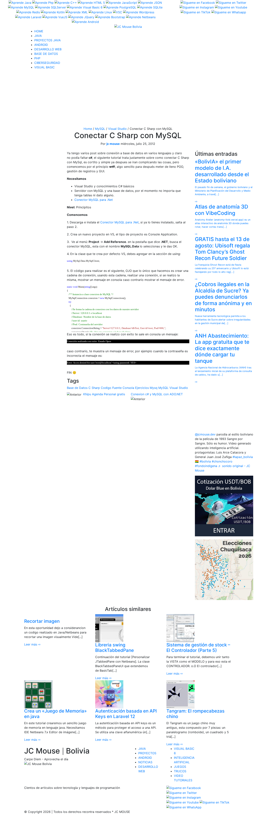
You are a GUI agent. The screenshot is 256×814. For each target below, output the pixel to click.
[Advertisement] (128, 99)
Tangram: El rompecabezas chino (195, 713)
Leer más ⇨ (32, 644)
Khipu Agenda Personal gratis (104, 394)
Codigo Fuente (111, 388)
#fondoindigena (206, 466)
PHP (37, 58)
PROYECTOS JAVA (47, 40)
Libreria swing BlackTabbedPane (114, 647)
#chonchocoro (222, 461)
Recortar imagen (42, 621)
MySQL (100, 129)
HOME (38, 31)
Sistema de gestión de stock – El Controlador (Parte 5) (198, 647)
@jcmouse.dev (205, 434)
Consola (128, 388)
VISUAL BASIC (44, 67)
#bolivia (205, 461)
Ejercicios (142, 388)
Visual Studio (117, 129)
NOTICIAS (145, 762)
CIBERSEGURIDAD (47, 63)
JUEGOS (180, 767)
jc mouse (113, 144)
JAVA (38, 36)
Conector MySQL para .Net (93, 200)
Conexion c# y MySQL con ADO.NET (157, 394)
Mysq (153, 388)
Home (88, 129)
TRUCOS (180, 771)
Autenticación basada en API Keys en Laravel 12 (126, 713)
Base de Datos (77, 388)
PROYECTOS (147, 753)
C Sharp (94, 388)
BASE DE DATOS (46, 54)
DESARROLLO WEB (47, 49)
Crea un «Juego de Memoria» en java (55, 713)
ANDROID (41, 45)
